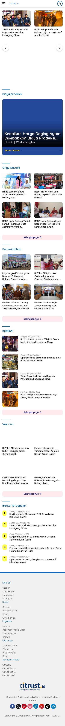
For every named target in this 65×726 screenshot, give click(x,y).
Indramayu (7, 595)
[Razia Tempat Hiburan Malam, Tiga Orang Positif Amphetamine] (48, 18)
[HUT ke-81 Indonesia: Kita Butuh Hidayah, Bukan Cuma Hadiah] (16, 437)
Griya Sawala (8, 617)
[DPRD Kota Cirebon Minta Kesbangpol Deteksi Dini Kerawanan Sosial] (48, 210)
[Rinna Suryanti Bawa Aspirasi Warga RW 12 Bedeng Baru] (16, 181)
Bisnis (5, 614)
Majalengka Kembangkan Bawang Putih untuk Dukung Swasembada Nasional (16, 276)
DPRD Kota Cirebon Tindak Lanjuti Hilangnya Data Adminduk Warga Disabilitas (16, 224)
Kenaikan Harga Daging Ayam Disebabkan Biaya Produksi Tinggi (32, 136)
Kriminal (6, 607)
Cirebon (6, 587)
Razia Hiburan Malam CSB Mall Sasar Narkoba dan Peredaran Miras (40, 341)
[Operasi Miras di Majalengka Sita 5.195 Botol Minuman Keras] (10, 362)
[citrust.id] (13, 3)
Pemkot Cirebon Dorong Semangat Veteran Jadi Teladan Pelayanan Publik (15, 305)
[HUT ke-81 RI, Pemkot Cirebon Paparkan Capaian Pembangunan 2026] (48, 262)
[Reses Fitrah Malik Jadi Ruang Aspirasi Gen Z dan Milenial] (48, 181)
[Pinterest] (24, 706)
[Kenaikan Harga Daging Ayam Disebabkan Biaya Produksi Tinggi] (32, 123)
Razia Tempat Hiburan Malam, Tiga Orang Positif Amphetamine (48, 32)
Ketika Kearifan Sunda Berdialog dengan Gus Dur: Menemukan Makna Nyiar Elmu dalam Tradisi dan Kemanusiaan (15, 480)
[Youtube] (41, 706)
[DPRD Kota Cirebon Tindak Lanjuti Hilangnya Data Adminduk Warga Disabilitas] (16, 210)
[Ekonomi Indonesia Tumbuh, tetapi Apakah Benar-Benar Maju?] (48, 437)
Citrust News (8, 668)
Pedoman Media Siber (13, 629)
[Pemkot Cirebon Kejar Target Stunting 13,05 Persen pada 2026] (48, 292)
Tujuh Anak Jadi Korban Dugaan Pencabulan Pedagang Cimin (15, 32)
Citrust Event (8, 675)
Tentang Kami (9, 645)
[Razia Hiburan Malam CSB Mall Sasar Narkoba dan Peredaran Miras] (10, 343)
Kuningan (7, 598)
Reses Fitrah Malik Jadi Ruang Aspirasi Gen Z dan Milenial (48, 194)
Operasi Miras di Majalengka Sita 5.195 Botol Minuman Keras (41, 359)
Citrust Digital (9, 671)
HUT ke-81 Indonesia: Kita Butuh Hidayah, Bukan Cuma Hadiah (15, 451)
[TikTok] (47, 706)
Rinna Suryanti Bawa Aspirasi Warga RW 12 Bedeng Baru (13, 194)
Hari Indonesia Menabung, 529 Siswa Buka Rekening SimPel (31, 515)
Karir (4, 656)
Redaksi (6, 626)
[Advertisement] (32, 61)
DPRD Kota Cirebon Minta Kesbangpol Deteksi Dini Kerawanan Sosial (47, 224)
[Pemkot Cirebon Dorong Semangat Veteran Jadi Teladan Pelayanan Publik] (16, 292)
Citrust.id (6, 664)
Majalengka (8, 591)
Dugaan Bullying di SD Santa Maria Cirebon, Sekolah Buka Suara (32, 538)
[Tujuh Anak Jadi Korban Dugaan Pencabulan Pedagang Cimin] (16, 18)
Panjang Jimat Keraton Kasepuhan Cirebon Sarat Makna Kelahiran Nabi (35, 549)
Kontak (6, 637)
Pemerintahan (9, 610)
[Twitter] (18, 706)
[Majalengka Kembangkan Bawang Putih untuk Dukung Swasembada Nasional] (16, 262)
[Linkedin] (35, 706)
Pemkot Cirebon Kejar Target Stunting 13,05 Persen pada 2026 (46, 305)
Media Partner (9, 633)
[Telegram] (53, 706)
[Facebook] (12, 706)
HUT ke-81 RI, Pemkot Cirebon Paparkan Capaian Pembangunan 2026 (46, 276)
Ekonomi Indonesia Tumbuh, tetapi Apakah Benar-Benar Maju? (46, 451)
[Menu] (4, 3)
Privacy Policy (9, 652)
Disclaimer (7, 649)
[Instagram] (29, 706)
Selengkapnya (31, 237)
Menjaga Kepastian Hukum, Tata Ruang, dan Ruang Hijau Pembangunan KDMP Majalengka (47, 480)
